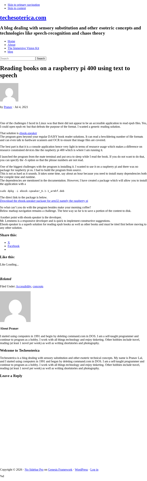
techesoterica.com (23, 17)
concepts (38, 286)
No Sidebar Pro (34, 469)
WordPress (81, 469)
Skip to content (17, 8)
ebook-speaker (28, 133)
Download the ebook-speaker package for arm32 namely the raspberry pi (44, 200)
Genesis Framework (60, 469)
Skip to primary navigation (24, 4)
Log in (94, 469)
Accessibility (23, 286)
